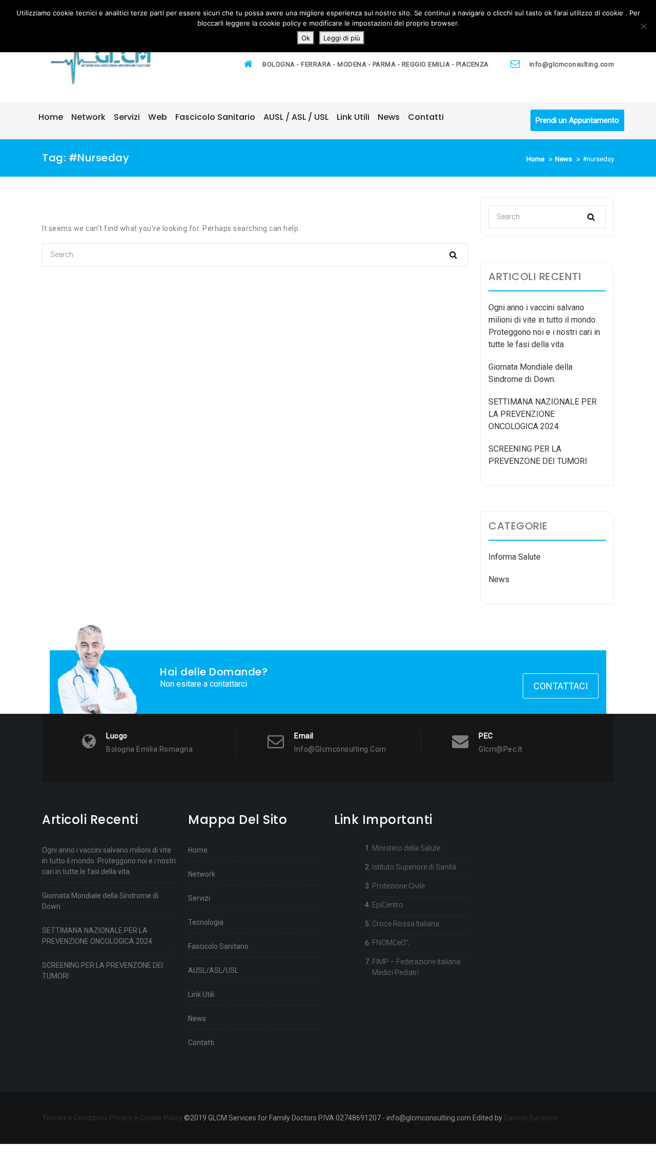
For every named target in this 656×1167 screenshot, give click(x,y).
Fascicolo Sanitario (218, 946)
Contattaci (561, 686)
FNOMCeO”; (391, 943)
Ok (305, 38)
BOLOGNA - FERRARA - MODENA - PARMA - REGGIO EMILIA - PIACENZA (375, 64)
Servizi (199, 898)
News (498, 579)
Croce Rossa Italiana (405, 924)
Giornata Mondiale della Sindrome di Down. (100, 901)
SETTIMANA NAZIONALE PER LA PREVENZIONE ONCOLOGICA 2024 (542, 414)
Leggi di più (341, 38)
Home (198, 850)
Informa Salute (514, 557)
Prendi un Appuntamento (577, 120)
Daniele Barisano (531, 1118)
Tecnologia (205, 922)
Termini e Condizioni (75, 1118)
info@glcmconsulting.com (571, 64)
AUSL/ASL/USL (213, 970)
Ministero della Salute (406, 848)
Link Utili (201, 994)
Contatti (201, 1042)
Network (201, 874)
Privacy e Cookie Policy (145, 1118)
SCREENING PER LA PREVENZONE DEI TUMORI (102, 970)
